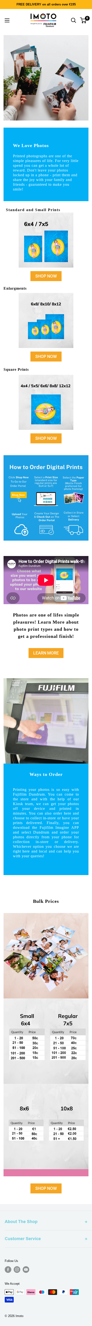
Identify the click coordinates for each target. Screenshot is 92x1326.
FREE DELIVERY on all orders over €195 (46, 4)
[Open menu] (7, 20)
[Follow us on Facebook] (8, 1269)
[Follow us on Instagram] (17, 1269)
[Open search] (73, 20)
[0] (83, 20)
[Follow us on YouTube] (26, 1269)
